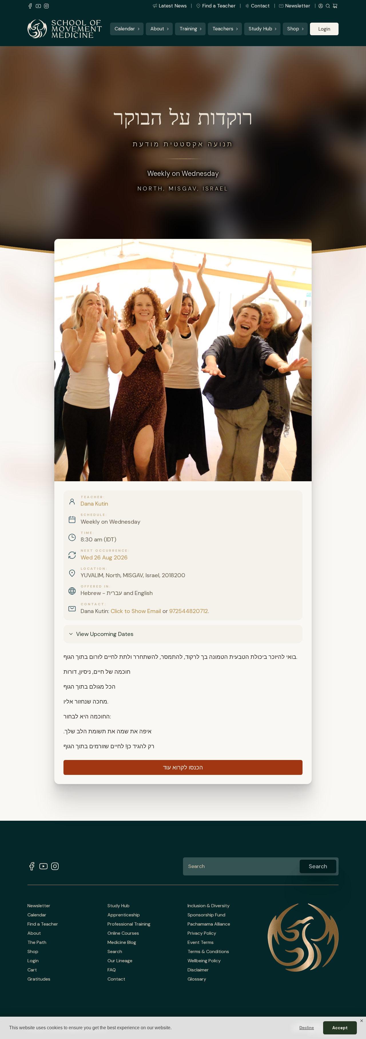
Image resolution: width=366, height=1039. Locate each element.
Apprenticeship (124, 915)
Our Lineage (120, 961)
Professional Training (129, 924)
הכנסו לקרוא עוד (183, 767)
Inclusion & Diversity (209, 906)
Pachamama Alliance (209, 924)
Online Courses (123, 933)
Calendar (125, 29)
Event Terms (201, 942)
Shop (293, 29)
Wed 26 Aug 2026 (104, 557)
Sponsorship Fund (206, 915)
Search (115, 951)
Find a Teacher (219, 6)
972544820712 (188, 611)
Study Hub (260, 29)
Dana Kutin (94, 503)
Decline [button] (306, 1027)
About (157, 29)
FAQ (112, 970)
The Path (36, 942)
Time (87, 533)
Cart (32, 970)
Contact (260, 6)
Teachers (222, 29)
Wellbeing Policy (204, 961)
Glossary (197, 979)
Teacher (92, 497)
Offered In (95, 586)
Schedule (93, 515)
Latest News (173, 6)
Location (93, 569)
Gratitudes (38, 979)
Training (188, 29)
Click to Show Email (136, 611)
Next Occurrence (104, 551)
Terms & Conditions (208, 951)
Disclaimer (198, 970)
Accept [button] (340, 1027)
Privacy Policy (202, 933)
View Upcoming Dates (105, 634)
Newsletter (297, 6)
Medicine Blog (122, 942)
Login (324, 29)
